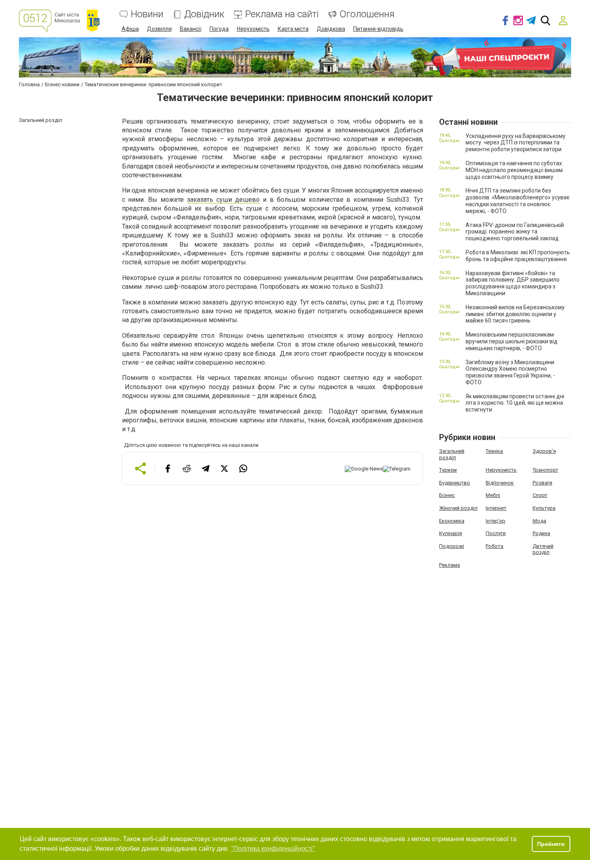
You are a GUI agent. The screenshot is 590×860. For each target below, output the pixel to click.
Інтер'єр (495, 521)
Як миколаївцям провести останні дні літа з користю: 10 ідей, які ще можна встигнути (515, 403)
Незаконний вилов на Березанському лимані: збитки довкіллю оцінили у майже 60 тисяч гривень (515, 314)
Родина (541, 533)
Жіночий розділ (458, 508)
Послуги (496, 533)
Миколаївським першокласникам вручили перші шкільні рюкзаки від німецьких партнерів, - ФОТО (511, 341)
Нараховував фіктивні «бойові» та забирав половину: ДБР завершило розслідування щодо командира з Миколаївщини (512, 283)
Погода (219, 29)
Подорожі (451, 546)
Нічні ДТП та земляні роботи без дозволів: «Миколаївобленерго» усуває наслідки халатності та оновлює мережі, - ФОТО (518, 200)
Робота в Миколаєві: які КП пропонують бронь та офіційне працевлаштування (518, 255)
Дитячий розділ (543, 549)
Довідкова (331, 29)
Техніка (494, 451)
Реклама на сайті (282, 14)
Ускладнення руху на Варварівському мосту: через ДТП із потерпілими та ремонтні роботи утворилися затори (516, 143)
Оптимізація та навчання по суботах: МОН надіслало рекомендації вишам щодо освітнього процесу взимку (514, 170)
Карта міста (293, 29)
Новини (147, 14)
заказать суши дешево (223, 199)
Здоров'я (544, 451)
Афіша (130, 29)
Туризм (448, 470)
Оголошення (367, 14)
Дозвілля (159, 29)
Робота (494, 546)
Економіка (451, 521)
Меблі (493, 495)
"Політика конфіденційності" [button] (273, 848)
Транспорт (545, 470)
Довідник (204, 14)
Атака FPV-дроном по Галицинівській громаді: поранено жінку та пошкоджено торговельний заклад (515, 232)
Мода (539, 521)
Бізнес (447, 495)
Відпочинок (500, 483)
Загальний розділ (451, 454)
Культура (544, 508)
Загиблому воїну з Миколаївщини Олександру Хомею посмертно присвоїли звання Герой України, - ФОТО (510, 372)
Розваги (542, 483)
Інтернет (496, 508)
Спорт (540, 495)
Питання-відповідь (378, 29)
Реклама (449, 565)
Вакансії (190, 29)
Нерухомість (253, 29)
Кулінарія (450, 533)
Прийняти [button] (551, 844)
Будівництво (454, 483)
